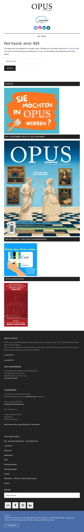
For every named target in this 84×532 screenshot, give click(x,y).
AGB (5, 460)
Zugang (7, 483)
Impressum (8, 450)
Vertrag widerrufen (10, 464)
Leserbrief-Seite (30, 396)
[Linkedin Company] (44, 28)
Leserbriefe (8, 446)
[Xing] (48, 28)
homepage (71, 48)
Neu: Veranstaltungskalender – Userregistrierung (21, 441)
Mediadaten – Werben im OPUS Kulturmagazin (20, 478)
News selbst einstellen (11, 436)
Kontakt (6, 474)
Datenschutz (8, 455)
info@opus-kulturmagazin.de (14, 404)
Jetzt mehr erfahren (11, 378)
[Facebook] (36, 28)
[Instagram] (40, 28)
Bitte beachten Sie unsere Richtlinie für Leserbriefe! (22, 424)
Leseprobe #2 (9, 360)
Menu (43, 36)
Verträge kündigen (10, 469)
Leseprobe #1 (9, 355)
